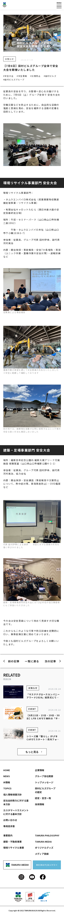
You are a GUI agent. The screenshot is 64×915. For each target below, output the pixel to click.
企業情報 (39, 770)
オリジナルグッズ (44, 847)
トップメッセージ (44, 782)
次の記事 (50, 661)
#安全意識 (22, 76)
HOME (6, 770)
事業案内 (7, 835)
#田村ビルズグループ (13, 79)
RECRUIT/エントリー (47, 865)
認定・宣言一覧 (43, 798)
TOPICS (7, 788)
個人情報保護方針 (12, 794)
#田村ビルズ (50, 76)
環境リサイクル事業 (13, 847)
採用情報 (39, 804)
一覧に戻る (32, 661)
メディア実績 (42, 853)
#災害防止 (35, 76)
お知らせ (9, 58)
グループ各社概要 (44, 776)
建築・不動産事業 (12, 841)
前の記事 (14, 661)
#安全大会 (8, 76)
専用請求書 (9, 826)
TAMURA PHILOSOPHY (47, 835)
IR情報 (6, 782)
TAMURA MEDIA (43, 841)
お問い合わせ (10, 820)
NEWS (6, 776)
